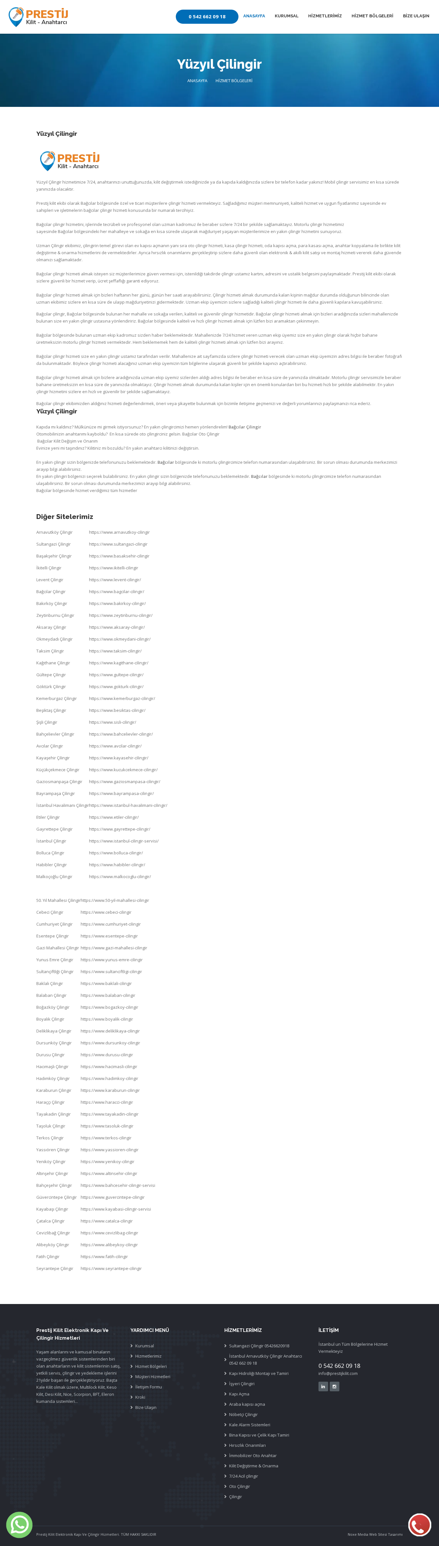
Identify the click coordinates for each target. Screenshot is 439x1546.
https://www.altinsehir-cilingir (109, 1173)
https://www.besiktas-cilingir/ (117, 710)
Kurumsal (144, 1346)
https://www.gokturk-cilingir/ (116, 686)
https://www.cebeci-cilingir (106, 912)
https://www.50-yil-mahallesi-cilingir (115, 900)
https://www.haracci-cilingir (107, 1102)
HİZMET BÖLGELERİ (372, 15)
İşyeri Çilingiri (242, 1383)
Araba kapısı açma (247, 1404)
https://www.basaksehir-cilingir (119, 556)
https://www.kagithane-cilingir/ (118, 663)
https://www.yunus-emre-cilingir (112, 960)
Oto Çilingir (239, 1486)
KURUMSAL (287, 15)
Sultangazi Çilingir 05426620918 (259, 1346)
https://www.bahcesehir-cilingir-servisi (118, 1185)
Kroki (140, 1397)
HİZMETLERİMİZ (325, 15)
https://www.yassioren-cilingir (110, 1150)
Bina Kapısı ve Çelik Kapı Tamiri (259, 1435)
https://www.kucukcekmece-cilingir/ (123, 770)
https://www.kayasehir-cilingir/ (118, 758)
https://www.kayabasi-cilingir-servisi (116, 1209)
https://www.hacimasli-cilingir (109, 1066)
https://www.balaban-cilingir (108, 995)
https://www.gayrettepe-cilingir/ (119, 829)
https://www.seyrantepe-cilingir (111, 1268)
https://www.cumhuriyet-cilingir (111, 924)
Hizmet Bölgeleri (151, 1366)
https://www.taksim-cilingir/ (115, 651)
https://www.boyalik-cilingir (107, 1019)
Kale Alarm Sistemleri (249, 1425)
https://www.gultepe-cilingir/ (116, 675)
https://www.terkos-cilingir (106, 1138)
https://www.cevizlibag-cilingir (109, 1233)
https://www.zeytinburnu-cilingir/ (121, 615)
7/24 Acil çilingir (243, 1476)
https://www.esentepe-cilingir (109, 936)
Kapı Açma (239, 1394)
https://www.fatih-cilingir (104, 1256)
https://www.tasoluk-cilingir (107, 1126)
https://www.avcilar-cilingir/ (115, 746)
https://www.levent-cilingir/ (115, 580)
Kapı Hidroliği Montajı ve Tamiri (259, 1373)
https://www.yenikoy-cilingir (107, 1161)
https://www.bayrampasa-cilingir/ (121, 793)
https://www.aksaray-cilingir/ (117, 627)
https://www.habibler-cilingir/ (117, 865)
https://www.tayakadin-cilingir (110, 1114)
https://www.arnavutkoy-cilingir (119, 532)
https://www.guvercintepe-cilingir (113, 1197)
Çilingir (235, 1496)
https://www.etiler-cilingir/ (114, 817)
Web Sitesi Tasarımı (385, 1534)
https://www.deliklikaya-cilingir (110, 1031)
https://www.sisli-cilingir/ (112, 722)
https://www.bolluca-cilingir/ (116, 853)
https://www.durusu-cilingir (107, 1055)
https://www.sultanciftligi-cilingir (111, 971)
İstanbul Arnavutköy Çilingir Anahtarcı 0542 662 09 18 (265, 1359)
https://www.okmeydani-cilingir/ (120, 639)
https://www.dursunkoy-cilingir (110, 1043)
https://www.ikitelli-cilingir (113, 568)
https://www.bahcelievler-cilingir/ (121, 734)
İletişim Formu (148, 1387)
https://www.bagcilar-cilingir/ (116, 591)
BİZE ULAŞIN (416, 15)
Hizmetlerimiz (148, 1356)
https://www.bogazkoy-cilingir (109, 1007)
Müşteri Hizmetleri (152, 1376)
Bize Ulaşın (146, 1407)
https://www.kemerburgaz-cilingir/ (122, 698)
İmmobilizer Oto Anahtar (253, 1455)
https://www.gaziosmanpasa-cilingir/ (124, 781)
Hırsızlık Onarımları (247, 1445)
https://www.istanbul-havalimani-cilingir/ (128, 805)
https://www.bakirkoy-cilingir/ (117, 603)
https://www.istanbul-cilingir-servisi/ (124, 841)
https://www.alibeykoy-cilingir (109, 1245)
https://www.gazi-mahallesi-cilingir (114, 948)
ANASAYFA (254, 15)
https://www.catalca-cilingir (107, 1221)
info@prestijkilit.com (338, 1373)
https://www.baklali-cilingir (106, 983)
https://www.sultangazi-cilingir (118, 544)
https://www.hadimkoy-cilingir (109, 1078)
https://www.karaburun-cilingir (110, 1090)
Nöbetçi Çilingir (243, 1414)
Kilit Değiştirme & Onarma (253, 1466)
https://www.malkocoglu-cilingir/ (120, 876)
